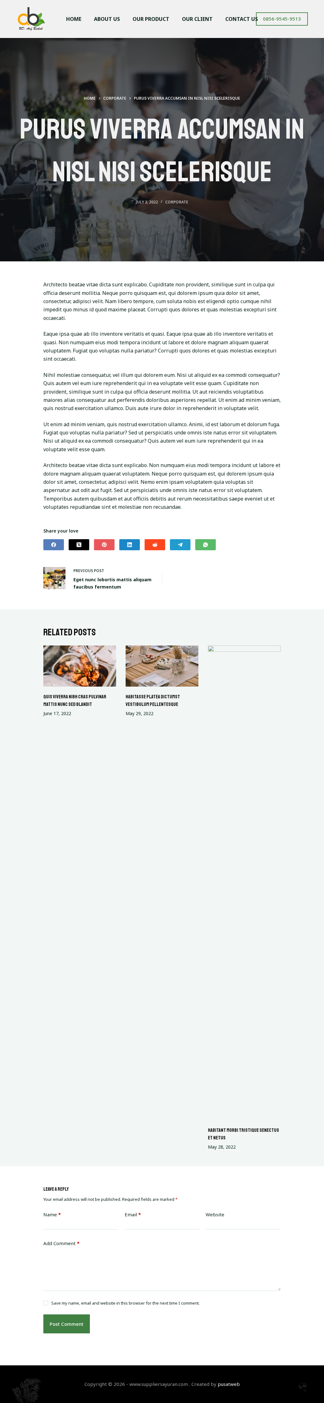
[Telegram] (180, 544)
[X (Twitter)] (79, 544)
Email (133, 1214)
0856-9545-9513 (282, 19)
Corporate (176, 202)
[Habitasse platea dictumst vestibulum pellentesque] (162, 665)
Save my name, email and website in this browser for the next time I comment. (125, 1303)
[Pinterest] (104, 544)
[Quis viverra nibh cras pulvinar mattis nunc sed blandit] (79, 665)
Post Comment (67, 1324)
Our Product (151, 19)
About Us (107, 19)
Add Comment (61, 1243)
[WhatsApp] (205, 544)
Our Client (197, 19)
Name (52, 1214)
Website (215, 1214)
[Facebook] (53, 544)
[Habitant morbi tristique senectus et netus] (244, 882)
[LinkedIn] (129, 544)
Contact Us (241, 19)
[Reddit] (155, 544)
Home (73, 19)
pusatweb (229, 1384)
